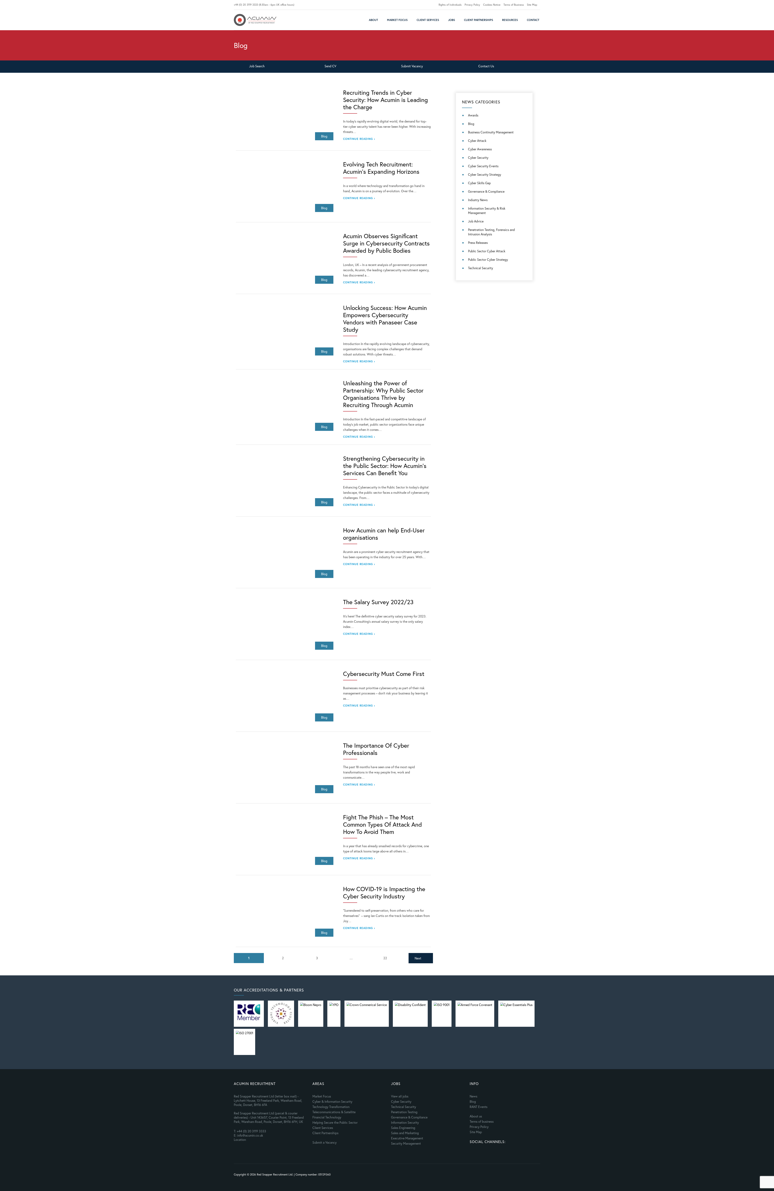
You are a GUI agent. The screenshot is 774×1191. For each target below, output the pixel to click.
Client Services (428, 20)
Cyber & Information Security (332, 1101)
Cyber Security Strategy (484, 174)
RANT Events (478, 1107)
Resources (510, 20)
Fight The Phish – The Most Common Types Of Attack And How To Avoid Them (382, 824)
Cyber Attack (477, 140)
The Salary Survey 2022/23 (378, 602)
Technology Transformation (331, 1107)
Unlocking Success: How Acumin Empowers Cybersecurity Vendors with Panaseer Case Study (385, 318)
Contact (533, 20)
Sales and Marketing (405, 1133)
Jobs (451, 20)
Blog (471, 124)
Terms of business (482, 1121)
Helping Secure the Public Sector (335, 1122)
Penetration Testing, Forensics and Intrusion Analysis (491, 232)
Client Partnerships (478, 20)
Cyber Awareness (480, 149)
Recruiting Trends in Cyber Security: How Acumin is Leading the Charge (385, 100)
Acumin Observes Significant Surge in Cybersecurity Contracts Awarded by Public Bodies (386, 243)
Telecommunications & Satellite (334, 1112)
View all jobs (399, 1096)
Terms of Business (514, 4)
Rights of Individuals (450, 4)
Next (418, 958)
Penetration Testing (404, 1112)
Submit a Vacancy (324, 1142)
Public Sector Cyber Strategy (488, 259)
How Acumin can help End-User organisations (384, 534)
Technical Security (480, 268)
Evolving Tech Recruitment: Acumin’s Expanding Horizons (381, 168)
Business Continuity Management (491, 132)
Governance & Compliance (486, 191)
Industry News (478, 200)
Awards (473, 115)
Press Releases (478, 242)
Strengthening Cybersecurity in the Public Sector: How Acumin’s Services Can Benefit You (385, 466)
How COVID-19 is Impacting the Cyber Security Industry (384, 892)
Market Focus (397, 20)
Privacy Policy (472, 4)
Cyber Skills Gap (479, 183)
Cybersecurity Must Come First (383, 673)
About (373, 20)
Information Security (405, 1122)
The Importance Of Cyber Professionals (376, 749)
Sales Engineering (403, 1128)
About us (476, 1116)
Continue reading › (359, 139)
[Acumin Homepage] (255, 20)
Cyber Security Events (483, 166)
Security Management (406, 1143)
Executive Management (407, 1138)
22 (385, 958)
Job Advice (476, 221)
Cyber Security (478, 157)
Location (240, 1139)
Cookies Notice (491, 4)
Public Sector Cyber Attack (486, 251)
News (473, 1096)
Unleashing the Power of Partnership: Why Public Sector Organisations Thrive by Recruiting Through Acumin (383, 393)
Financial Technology (326, 1117)
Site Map (532, 4)
